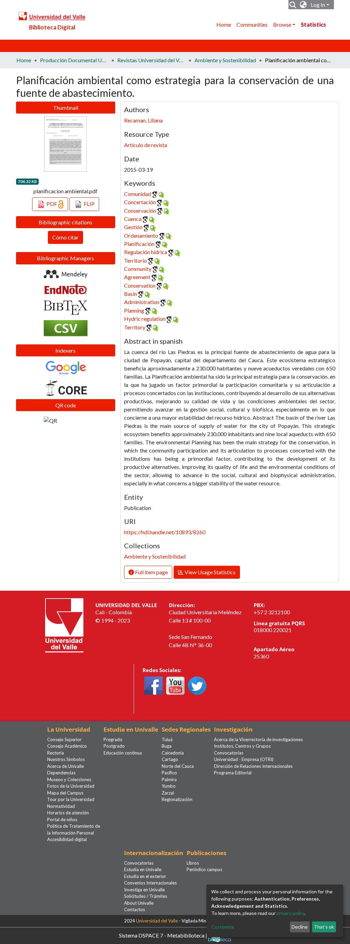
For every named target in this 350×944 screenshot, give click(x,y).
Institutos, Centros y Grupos (242, 746)
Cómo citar (65, 237)
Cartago (170, 759)
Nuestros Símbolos (66, 759)
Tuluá (167, 739)
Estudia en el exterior (145, 876)
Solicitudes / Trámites (145, 896)
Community (137, 268)
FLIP (89, 203)
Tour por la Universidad (70, 799)
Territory (134, 327)
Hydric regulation (144, 318)
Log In (318, 4)
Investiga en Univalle (144, 889)
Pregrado (113, 739)
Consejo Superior (64, 739)
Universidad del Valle (157, 920)
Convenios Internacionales (150, 883)
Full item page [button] (151, 572)
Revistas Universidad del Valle (151, 60)
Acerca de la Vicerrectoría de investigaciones (258, 739)
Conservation (140, 285)
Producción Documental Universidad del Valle (74, 60)
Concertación (140, 202)
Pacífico (169, 772)
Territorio (135, 260)
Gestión (133, 227)
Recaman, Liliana (143, 120)
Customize (222, 927)
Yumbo (169, 786)
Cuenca (133, 218)
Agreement (137, 277)
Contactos (134, 909)
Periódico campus (204, 869)
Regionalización (177, 799)
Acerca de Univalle (65, 766)
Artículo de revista (145, 145)
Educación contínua (123, 753)
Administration (141, 302)
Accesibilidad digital (67, 839)
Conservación (140, 210)
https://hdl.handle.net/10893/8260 (164, 532)
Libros (193, 863)
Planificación (139, 243)
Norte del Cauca (178, 766)
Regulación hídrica (145, 252)
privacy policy (291, 913)
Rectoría (55, 753)
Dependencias (61, 772)
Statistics (313, 24)
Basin (130, 293)
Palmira (169, 779)
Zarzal (168, 793)
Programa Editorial (233, 772)
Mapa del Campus (65, 793)
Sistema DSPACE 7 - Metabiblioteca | (163, 935)
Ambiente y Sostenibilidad (225, 60)
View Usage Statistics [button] (209, 572)
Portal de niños (62, 819)
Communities (252, 24)
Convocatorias (228, 753)
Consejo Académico (67, 746)
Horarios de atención (68, 812)
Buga (167, 746)
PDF (51, 203)
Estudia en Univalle (142, 869)
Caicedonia (173, 753)
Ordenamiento (141, 235)
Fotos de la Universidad (70, 786)
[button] (303, 5)
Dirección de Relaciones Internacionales (253, 766)
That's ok (324, 927)
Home (223, 24)
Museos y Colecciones (69, 779)
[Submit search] (293, 4)
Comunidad (137, 194)
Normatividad (61, 806)
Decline (300, 927)
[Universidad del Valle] (64, 624)
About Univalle (138, 903)
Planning (134, 310)
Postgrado (114, 746)
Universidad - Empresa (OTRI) (243, 759)
